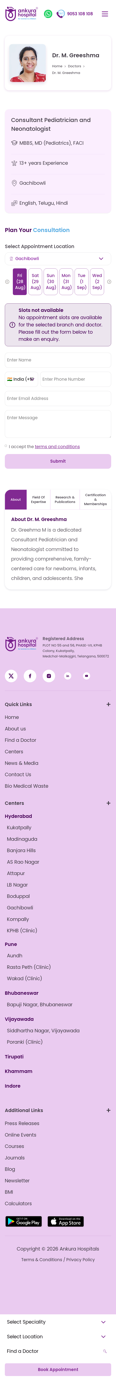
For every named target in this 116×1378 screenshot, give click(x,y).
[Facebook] (11, 676)
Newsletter (17, 1180)
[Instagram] (49, 676)
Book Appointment (58, 1370)
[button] (7, 281)
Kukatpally (19, 827)
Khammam (18, 1071)
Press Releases (22, 1123)
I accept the (44, 447)
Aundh (14, 955)
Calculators (18, 1203)
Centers (14, 751)
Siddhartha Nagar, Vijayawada (43, 1030)
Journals (15, 1157)
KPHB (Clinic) (22, 930)
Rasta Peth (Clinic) (29, 967)
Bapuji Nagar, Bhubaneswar (39, 1004)
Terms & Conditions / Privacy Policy (58, 1260)
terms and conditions (57, 447)
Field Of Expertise (38, 499)
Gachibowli (20, 907)
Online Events (20, 1135)
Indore (13, 1086)
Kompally (18, 919)
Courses (14, 1146)
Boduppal (18, 896)
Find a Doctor (20, 740)
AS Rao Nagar (23, 862)
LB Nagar (17, 885)
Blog (10, 1169)
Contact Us (18, 774)
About (16, 499)
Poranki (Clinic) (25, 1042)
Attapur (16, 873)
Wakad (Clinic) (24, 978)
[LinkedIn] (67, 676)
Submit (58, 461)
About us (15, 728)
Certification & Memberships (95, 499)
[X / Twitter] (30, 676)
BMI (9, 1192)
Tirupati (14, 1056)
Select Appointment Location (39, 246)
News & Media (21, 763)
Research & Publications (65, 499)
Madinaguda (22, 839)
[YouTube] (86, 676)
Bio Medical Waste (26, 786)
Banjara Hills (21, 850)
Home (57, 66)
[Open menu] (105, 14)
